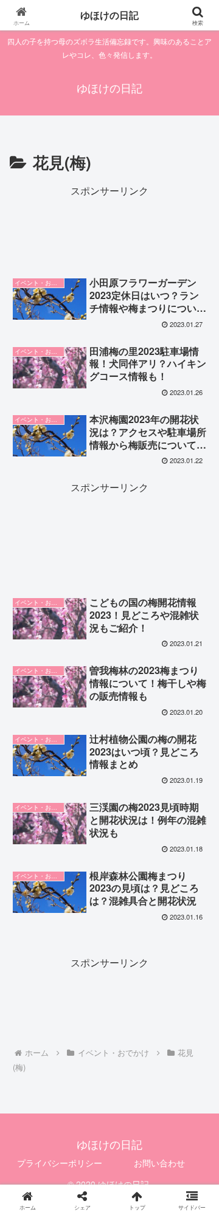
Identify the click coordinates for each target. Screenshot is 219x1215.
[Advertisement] (109, 230)
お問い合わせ (159, 1163)
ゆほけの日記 (109, 15)
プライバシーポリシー (59, 1163)
